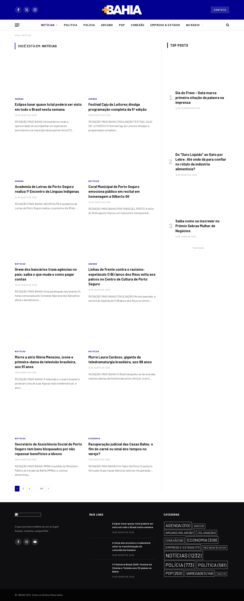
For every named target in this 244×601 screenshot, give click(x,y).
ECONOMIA (94, 438)
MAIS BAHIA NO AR (214, 547)
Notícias (47, 25)
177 (41, 488)
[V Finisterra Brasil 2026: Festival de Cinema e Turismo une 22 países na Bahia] (99, 569)
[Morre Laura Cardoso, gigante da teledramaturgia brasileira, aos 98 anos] (122, 328)
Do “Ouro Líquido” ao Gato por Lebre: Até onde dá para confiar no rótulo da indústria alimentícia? (200, 161)
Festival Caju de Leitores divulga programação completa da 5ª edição (117, 106)
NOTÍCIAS (93, 181)
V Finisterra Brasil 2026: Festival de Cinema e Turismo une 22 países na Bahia (132, 568)
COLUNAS (207, 532)
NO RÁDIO (193, 25)
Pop (122, 25)
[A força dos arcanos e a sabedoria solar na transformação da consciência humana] (99, 547)
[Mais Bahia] (122, 10)
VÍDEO (221, 574)
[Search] (227, 25)
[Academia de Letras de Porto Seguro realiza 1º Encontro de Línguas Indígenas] (48, 158)
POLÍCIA (180, 565)
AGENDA (19, 99)
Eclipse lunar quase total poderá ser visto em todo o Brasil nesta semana (48, 106)
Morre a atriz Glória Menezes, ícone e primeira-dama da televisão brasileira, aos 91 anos (45, 362)
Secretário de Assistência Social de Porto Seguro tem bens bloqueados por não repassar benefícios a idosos (48, 449)
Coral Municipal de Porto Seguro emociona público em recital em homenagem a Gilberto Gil (114, 191)
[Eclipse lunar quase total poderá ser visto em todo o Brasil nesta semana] (48, 75)
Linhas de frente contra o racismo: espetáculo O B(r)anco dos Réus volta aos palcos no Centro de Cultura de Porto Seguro (122, 276)
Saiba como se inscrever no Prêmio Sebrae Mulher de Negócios (197, 226)
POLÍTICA (212, 565)
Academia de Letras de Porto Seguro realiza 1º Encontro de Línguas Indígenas (47, 188)
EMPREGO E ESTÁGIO (182, 547)
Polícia (89, 25)
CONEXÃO (174, 540)
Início (17, 35)
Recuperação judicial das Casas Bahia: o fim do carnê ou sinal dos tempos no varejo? (120, 449)
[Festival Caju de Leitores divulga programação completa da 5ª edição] (122, 75)
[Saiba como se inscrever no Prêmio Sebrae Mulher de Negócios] (198, 198)
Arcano (107, 25)
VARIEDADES (199, 573)
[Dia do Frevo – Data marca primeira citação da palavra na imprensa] (198, 70)
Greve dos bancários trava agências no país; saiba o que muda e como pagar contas (46, 274)
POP (174, 573)
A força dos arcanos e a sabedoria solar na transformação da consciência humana (131, 546)
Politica (70, 25)
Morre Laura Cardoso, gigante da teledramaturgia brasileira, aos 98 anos (120, 359)
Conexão (137, 25)
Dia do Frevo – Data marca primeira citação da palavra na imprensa (199, 98)
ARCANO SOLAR (179, 533)
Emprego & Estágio (165, 25)
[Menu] (17, 25)
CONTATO (220, 9)
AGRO (199, 526)
